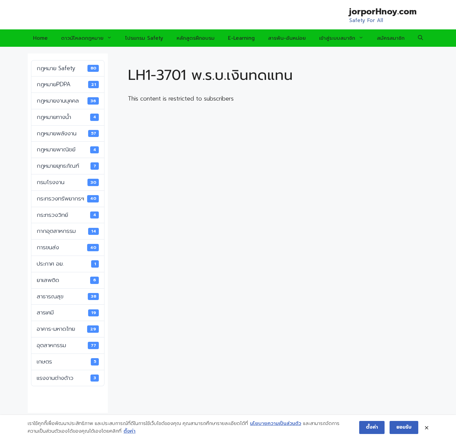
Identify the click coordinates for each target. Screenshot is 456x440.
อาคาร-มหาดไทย (66, 328)
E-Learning (241, 38)
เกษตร (66, 361)
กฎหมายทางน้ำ (66, 117)
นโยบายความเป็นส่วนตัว (275, 423)
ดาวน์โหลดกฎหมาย (82, 38)
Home (40, 38)
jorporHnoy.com (383, 11)
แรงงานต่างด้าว (66, 378)
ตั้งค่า (130, 431)
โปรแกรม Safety (144, 38)
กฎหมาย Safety (66, 68)
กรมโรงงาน (66, 182)
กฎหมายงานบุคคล (66, 100)
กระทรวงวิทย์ (66, 214)
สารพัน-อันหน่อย (287, 38)
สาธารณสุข (66, 296)
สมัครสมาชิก (391, 38)
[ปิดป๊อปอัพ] (426, 427)
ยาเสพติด (66, 280)
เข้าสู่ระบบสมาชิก (337, 38)
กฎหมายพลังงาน (66, 133)
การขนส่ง (66, 247)
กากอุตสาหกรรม (66, 231)
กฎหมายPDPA (66, 84)
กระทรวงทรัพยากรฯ (66, 198)
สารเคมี (66, 312)
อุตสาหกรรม (66, 345)
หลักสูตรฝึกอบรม (196, 38)
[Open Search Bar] (420, 38)
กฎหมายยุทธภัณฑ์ (66, 165)
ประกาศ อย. (66, 263)
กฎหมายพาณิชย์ (66, 149)
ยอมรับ (404, 427)
